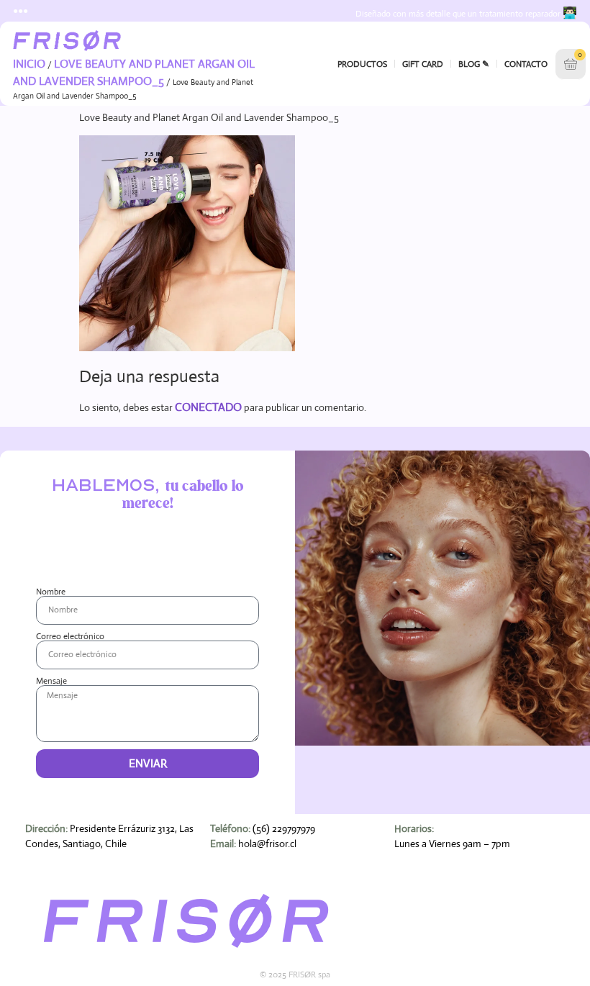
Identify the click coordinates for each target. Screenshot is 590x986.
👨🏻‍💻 (570, 12)
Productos (362, 64)
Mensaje (51, 681)
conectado (208, 407)
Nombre (50, 591)
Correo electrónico (70, 636)
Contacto (526, 64)
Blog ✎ (473, 64)
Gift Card (422, 64)
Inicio (29, 63)
